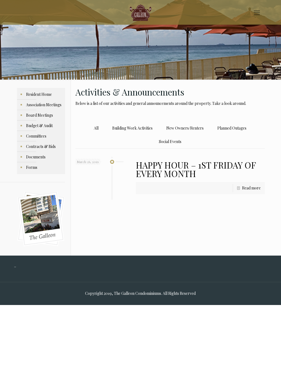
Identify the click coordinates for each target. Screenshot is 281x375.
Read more (251, 188)
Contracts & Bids (41, 146)
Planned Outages (231, 128)
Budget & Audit (39, 125)
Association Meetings (43, 104)
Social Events (170, 141)
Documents (36, 156)
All (96, 128)
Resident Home (39, 94)
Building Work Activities (132, 128)
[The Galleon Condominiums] (140, 12)
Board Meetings (39, 115)
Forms (31, 167)
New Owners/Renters (185, 128)
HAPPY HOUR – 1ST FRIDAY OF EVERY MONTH (196, 169)
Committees (36, 136)
